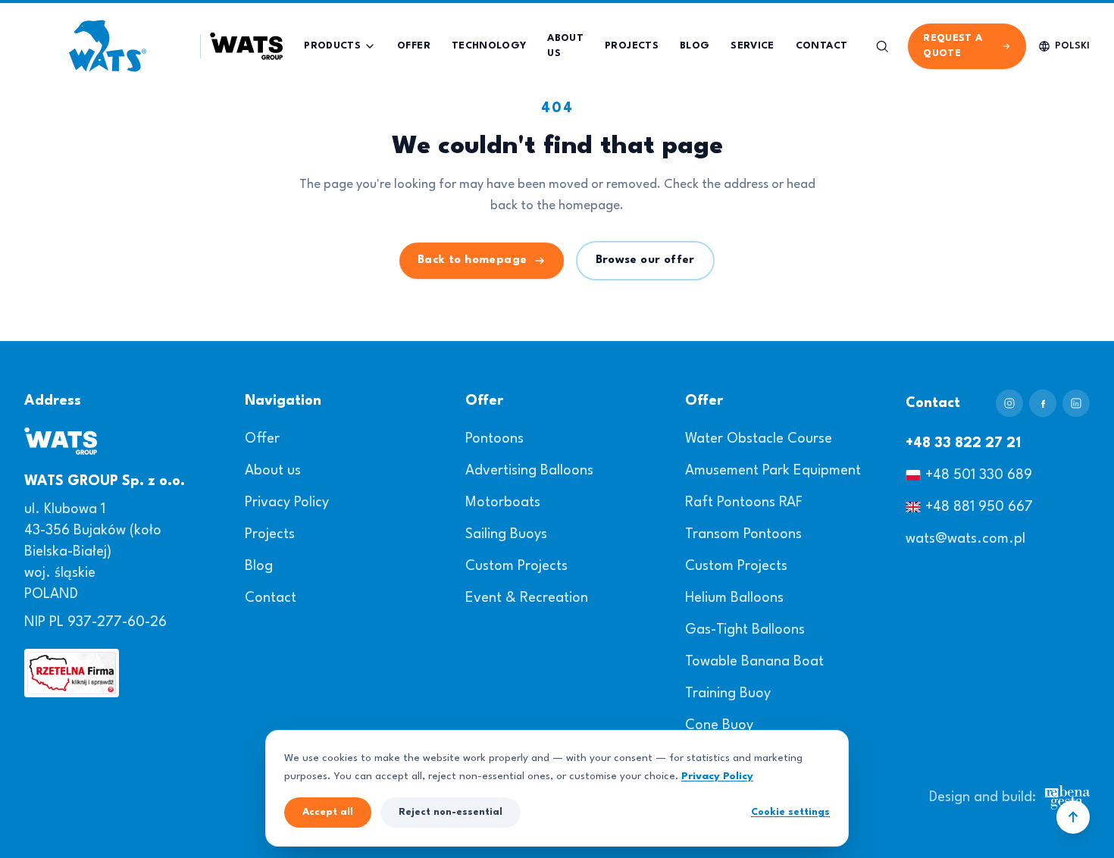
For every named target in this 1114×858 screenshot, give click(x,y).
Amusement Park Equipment (773, 471)
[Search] (882, 46)
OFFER (413, 46)
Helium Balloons (734, 598)
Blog (259, 566)
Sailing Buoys (506, 534)
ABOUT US (565, 45)
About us (273, 471)
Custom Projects (516, 566)
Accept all (327, 812)
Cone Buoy (719, 725)
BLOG (694, 46)
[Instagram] (1009, 403)
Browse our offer (645, 260)
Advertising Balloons (529, 471)
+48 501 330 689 (978, 475)
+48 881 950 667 (979, 507)
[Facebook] (1042, 403)
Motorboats (502, 502)
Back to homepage (472, 260)
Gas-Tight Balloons (745, 630)
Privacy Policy (287, 502)
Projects (270, 534)
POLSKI (1072, 46)
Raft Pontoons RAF (744, 502)
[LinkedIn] (1076, 403)
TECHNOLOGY (489, 46)
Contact (270, 598)
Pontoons (494, 439)
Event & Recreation (526, 598)
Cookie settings (790, 812)
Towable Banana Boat (754, 662)
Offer (262, 439)
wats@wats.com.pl (965, 539)
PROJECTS (632, 46)
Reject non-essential (450, 812)
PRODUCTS (332, 46)
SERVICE (752, 46)
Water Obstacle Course (758, 439)
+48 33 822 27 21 (963, 443)
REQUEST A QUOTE (952, 45)
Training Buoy (728, 693)
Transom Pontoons (743, 534)
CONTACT (821, 46)
